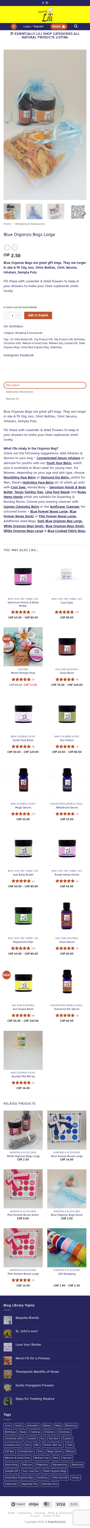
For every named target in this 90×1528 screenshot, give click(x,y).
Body (23, 1432)
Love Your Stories (28, 1344)
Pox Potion (67, 740)
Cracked (31, 1438)
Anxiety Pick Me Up (23, 1076)
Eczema (67, 1438)
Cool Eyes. (18, 487)
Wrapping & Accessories (30, 223)
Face (27, 1445)
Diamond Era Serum (66, 1009)
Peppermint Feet (23, 942)
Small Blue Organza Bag (35, 347)
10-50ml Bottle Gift (21, 339)
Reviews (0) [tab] (12, 399)
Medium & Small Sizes (35, 343)
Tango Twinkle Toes (28, 492)
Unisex (75, 1477)
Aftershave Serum (67, 807)
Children (49, 1432)
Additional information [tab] (19, 392)
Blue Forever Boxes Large (67, 1156)
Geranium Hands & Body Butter (23, 604)
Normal (67, 1458)
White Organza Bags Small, (24, 526)
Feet (37, 1445)
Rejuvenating (60, 1464)
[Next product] (7, 247)
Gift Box (9, 1451)
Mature (70, 1451)
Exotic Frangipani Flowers (35, 1385)
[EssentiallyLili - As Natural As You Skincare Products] (45, 14)
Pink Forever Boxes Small (23, 1215)
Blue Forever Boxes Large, (49, 511)
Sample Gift (71, 343)
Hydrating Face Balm (38, 482)
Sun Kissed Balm (23, 1009)
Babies (47, 1425)
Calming (35, 1432)
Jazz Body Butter (23, 874)
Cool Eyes (67, 602)
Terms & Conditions (60, 1513)
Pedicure (27, 1464)
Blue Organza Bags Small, (65, 526)
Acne (8, 1425)
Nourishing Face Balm (20, 477)
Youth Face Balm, (59, 463)
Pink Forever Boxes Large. (58, 516)
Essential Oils (13, 1445)
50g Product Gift (63, 339)
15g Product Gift (43, 339)
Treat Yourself (59, 1477)
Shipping (39, 1513)
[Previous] (11, 125)
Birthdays (79, 339)
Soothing (42, 1477)
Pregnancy (42, 1464)
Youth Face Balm (23, 740)
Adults (19, 1425)
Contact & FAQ (51, 1516)
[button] (14, 26)
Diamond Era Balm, (56, 477)
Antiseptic (33, 1425)
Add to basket (38, 315)
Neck (56, 1458)
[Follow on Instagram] (47, 3)
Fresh (70, 1445)
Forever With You (52, 1445)
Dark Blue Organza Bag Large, (60, 521)
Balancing (71, 1425)
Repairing (77, 1464)
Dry (42, 1438)
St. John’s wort (27, 1331)
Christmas (64, 1432)
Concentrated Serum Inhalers (58, 458)
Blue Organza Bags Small (67, 1215)
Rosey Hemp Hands (67, 874)
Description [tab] (12, 385)
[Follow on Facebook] (43, 3)
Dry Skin (53, 1438)
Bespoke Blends (27, 1318)
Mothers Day (56, 343)
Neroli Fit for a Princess (33, 1358)
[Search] (75, 26)
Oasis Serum (67, 942)
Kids (40, 1451)
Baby (58, 1425)
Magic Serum (23, 807)
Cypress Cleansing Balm (21, 506)
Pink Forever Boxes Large (23, 1273)
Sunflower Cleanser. (65, 506)
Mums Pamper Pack (23, 673)
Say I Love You (31, 1471)
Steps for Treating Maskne (35, 1399)
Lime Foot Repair (57, 492)
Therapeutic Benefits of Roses (37, 1371)
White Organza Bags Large (23, 531)
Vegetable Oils (29, 1484)
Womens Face (49, 1484)
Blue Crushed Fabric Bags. (67, 531)
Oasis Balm (67, 673)
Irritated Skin (25, 1451)
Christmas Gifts (12, 343)
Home (7, 223)
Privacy (34, 1516)
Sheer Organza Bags (54, 1471)
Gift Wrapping (67, 1273)
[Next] (78, 125)
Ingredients (24, 1513)
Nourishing (11, 1464)
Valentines (56, 347)
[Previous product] (15, 247)
